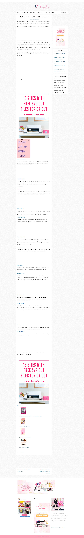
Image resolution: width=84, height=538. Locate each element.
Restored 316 (48, 536)
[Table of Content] (28, 140)
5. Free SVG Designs (22, 146)
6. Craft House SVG (22, 147)
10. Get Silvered (22, 152)
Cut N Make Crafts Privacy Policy (58, 527)
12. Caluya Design (22, 155)
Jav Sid (42, 6)
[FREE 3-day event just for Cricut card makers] (21, 510)
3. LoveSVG (20, 143)
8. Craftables (21, 150)
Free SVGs (22, 452)
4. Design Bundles (22, 145)
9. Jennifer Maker (22, 151)
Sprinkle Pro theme (42, 536)
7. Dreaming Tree (20, 247)
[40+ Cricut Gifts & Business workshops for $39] (21, 504)
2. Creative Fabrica (22, 142)
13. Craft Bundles (22, 156)
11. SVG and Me (21, 154)
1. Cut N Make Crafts (22, 141)
